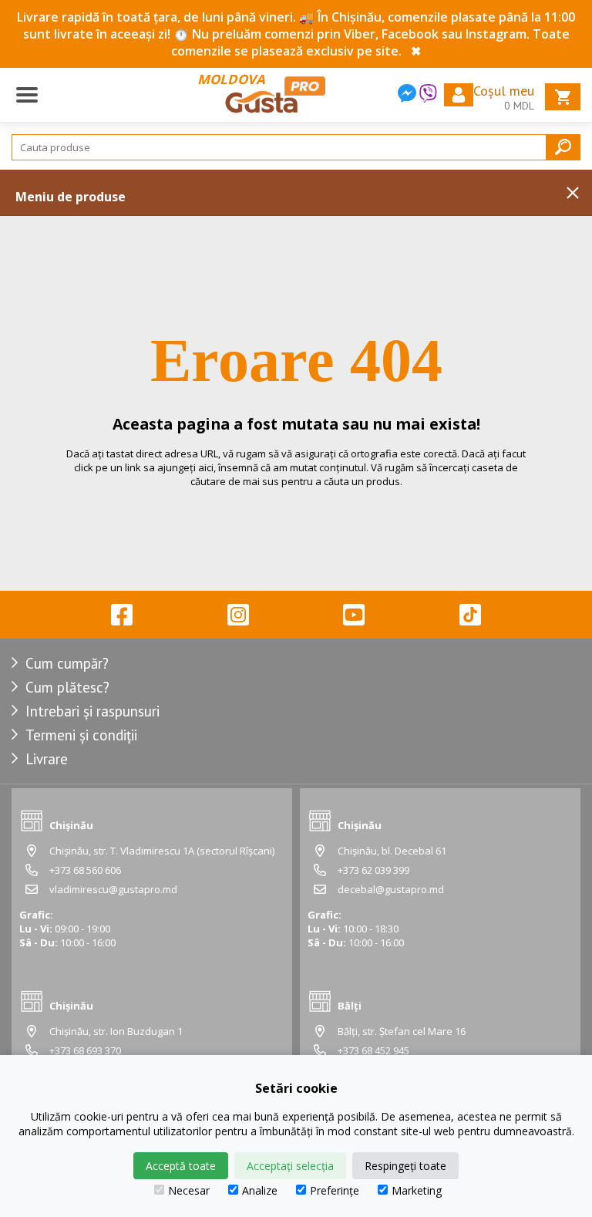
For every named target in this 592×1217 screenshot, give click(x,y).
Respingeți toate (405, 1165)
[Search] (563, 147)
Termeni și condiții (81, 735)
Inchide (572, 193)
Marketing (417, 1190)
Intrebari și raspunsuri (92, 711)
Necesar (189, 1190)
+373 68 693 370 (85, 1050)
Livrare (46, 759)
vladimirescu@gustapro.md (113, 889)
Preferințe (334, 1190)
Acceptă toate (181, 1165)
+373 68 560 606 (85, 870)
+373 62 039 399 (373, 870)
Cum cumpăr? (67, 663)
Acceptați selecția (290, 1165)
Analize (260, 1190)
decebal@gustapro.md (391, 889)
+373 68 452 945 (373, 1050)
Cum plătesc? (67, 687)
